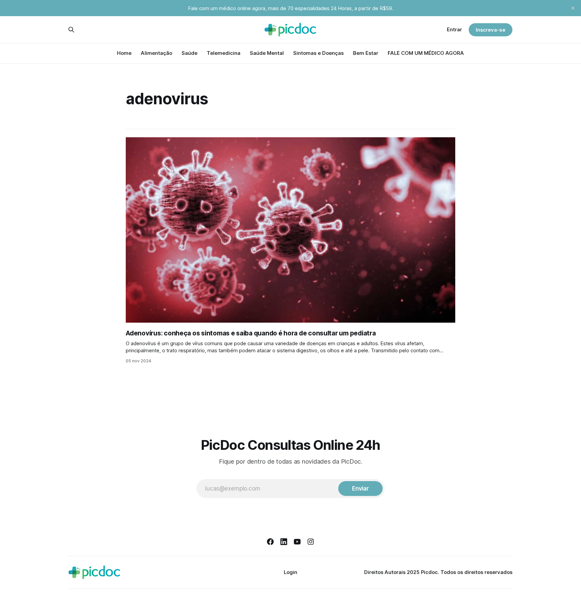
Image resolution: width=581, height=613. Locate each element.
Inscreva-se (490, 30)
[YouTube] (297, 541)
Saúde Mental (267, 53)
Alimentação (156, 53)
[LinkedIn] (283, 541)
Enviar (360, 488)
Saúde (189, 53)
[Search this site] (71, 29)
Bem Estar (365, 53)
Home (124, 53)
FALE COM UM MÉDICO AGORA (426, 53)
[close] (573, 8)
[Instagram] (310, 541)
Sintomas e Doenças (318, 53)
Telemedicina (223, 53)
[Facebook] (270, 541)
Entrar (454, 29)
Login (290, 572)
